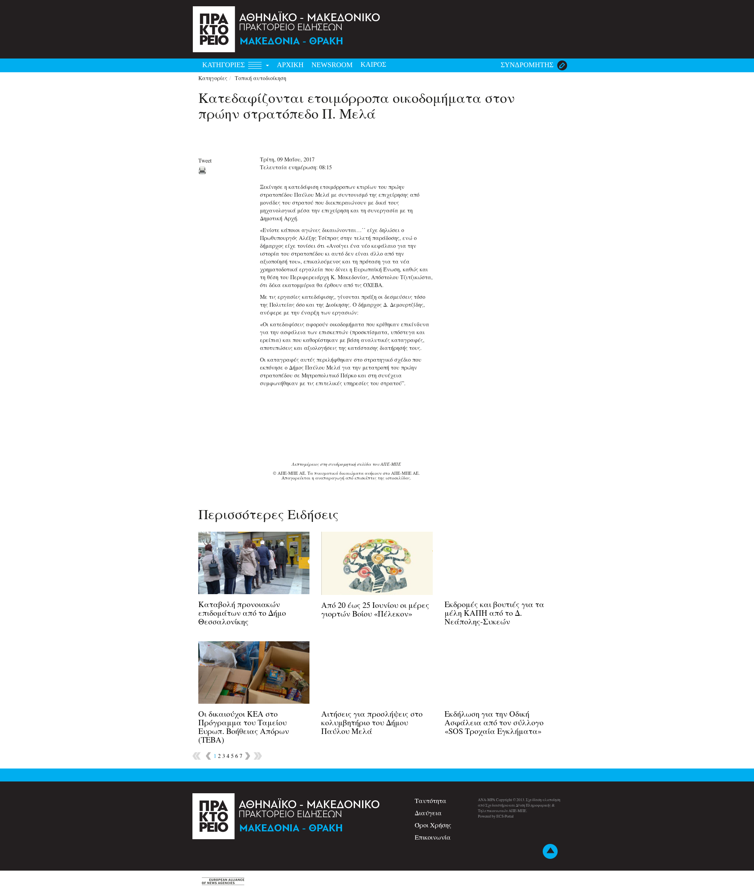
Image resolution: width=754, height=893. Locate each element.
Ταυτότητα (431, 800)
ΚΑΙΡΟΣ (373, 64)
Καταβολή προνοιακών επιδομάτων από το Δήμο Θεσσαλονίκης (242, 613)
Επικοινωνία (433, 837)
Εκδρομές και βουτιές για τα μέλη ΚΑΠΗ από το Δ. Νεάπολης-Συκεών (494, 613)
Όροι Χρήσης (433, 824)
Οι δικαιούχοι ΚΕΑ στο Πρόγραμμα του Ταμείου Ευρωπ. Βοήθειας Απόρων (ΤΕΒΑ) (243, 726)
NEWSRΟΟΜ (332, 65)
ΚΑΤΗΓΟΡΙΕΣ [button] (224, 65)
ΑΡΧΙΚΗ (290, 65)
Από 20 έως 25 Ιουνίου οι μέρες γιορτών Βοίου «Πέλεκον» (375, 609)
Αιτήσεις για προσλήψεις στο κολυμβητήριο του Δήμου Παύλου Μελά (372, 722)
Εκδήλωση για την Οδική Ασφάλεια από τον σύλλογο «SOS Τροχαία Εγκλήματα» (494, 722)
